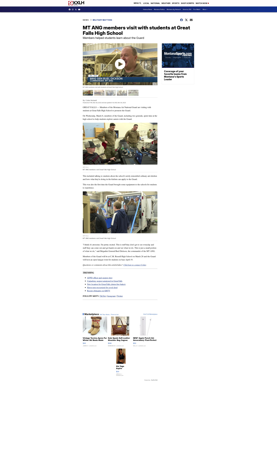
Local (146, 3)
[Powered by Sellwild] (154, 380)
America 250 (187, 9)
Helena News (147, 9)
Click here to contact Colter (134, 265)
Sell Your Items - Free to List (109, 314)
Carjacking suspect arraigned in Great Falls (104, 281)
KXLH (76, 9)
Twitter (120, 296)
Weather (165, 3)
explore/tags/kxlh (73, 9)
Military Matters (102, 20)
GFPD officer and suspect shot (99, 277)
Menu (136, 3)
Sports (175, 3)
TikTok (103, 296)
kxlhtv (70, 9)
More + (205, 9)
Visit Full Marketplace (150, 314)
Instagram (111, 296)
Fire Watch (196, 9)
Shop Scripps (187, 3)
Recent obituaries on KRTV (98, 290)
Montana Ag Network (174, 9)
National (155, 3)
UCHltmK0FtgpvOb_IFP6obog (79, 9)
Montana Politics (159, 9)
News (86, 20)
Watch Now (202, 3)
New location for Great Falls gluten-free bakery (106, 284)
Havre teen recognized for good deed (102, 287)
